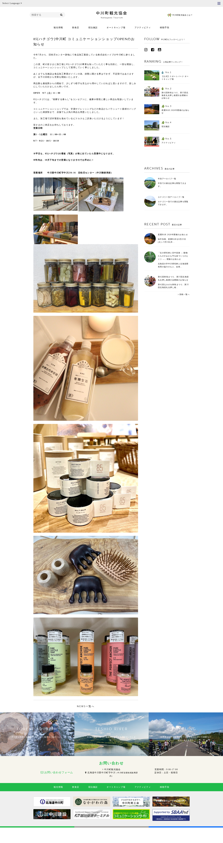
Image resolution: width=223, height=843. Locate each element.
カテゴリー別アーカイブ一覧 (171, 197)
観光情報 (58, 27)
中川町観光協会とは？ (182, 15)
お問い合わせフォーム (58, 772)
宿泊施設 (93, 27)
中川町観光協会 (112, 769)
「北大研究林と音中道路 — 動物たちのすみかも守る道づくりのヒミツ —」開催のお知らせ (173, 256)
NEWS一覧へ (85, 706)
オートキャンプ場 (116, 27)
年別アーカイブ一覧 (167, 179)
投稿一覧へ (184, 294)
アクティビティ (143, 27)
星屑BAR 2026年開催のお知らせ (173, 235)
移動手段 (164, 27)
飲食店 (75, 27)
